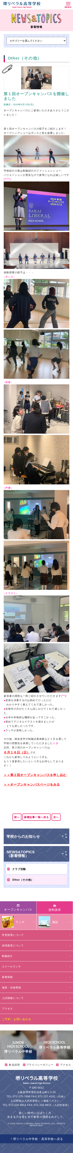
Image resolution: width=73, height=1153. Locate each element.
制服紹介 (7, 956)
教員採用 (14, 1065)
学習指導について (13, 935)
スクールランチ (11, 966)
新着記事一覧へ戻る (36, 817)
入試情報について (13, 998)
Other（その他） (22, 879)
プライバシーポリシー (40, 1065)
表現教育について (13, 945)
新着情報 (7, 977)
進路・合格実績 (11, 987)
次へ (56, 817)
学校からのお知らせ (23, 836)
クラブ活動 (19, 869)
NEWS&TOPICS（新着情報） (21, 854)
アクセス (7, 1008)
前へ (17, 817)
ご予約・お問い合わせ (16, 1019)
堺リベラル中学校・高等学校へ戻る (38, 1139)
